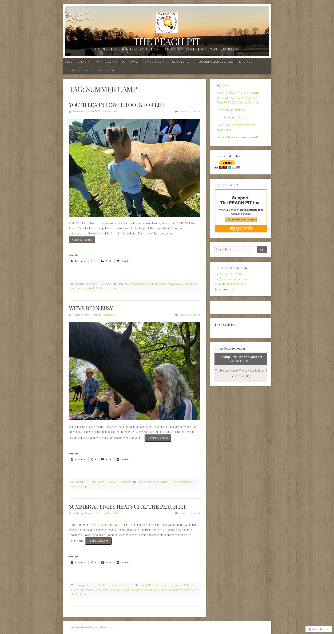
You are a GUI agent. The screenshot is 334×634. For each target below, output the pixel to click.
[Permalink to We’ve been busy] (134, 371)
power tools (166, 283)
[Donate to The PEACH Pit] (227, 167)
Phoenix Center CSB (142, 589)
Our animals (130, 62)
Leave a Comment (190, 111)
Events (88, 70)
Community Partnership (231, 110)
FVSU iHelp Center (106, 589)
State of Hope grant (185, 283)
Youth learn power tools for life (117, 104)
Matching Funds (108, 70)
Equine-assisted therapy (165, 585)
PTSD (172, 482)
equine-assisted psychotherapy (141, 283)
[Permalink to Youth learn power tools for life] (134, 168)
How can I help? (153, 62)
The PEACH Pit (167, 41)
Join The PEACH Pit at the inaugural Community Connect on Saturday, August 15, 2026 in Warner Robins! (238, 97)
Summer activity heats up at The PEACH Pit (127, 506)
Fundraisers (97, 482)
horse (156, 482)
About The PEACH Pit (78, 62)
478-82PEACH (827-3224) (230, 284)
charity (148, 482)
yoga (84, 486)
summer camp (79, 288)
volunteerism (179, 589)
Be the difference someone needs (237, 137)
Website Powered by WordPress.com (92, 627)
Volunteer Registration (230, 117)
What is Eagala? (106, 62)
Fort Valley (184, 585)
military (164, 482)
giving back (123, 589)
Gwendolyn (110, 111)
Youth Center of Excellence (103, 288)
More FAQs (245, 62)
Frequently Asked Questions (214, 62)
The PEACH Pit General (98, 283)
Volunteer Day (125, 585)
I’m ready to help (179, 62)
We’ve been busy (91, 308)
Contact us (72, 70)
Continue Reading (80, 240)
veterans (75, 486)
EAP (88, 482)
